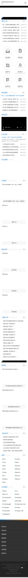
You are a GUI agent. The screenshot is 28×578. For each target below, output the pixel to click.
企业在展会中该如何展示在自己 (11, 448)
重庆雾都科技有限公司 (14, 406)
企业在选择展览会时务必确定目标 (12, 445)
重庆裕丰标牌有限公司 (9, 332)
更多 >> (25, 21)
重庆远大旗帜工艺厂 (8, 343)
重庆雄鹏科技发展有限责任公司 (14, 427)
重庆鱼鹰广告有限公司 (9, 334)
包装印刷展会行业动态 (8, 155)
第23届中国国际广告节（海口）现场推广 (14, 201)
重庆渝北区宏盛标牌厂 (9, 337)
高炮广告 (14, 222)
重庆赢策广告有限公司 (9, 351)
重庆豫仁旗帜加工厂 (8, 329)
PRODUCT (8, 73)
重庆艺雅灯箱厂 (7, 354)
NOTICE (20, 58)
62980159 (19, 564)
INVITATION (7, 58)
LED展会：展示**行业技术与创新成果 (11, 137)
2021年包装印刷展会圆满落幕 (10, 152)
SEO (16, 571)
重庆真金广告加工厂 (8, 326)
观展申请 (20, 86)
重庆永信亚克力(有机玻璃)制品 (11, 345)
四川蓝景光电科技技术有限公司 (14, 386)
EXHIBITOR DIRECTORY (20, 73)
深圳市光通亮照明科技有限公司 (11, 33)
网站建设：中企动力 (10, 573)
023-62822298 (6, 564)
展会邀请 (7, 57)
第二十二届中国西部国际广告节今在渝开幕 (12, 95)
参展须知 (20, 57)
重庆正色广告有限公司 (9, 323)
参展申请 (7, 86)
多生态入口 (18, 573)
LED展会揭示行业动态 (8, 144)
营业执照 (12, 571)
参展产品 (7, 71)
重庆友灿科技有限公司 (9, 340)
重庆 (15, 573)
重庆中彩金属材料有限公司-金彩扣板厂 (13, 321)
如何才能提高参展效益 (9, 442)
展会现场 (14, 270)
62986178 (15, 564)
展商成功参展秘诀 (8, 439)
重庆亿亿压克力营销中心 (9, 356)
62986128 (11, 564)
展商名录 (20, 71)
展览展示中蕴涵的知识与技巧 (11, 437)
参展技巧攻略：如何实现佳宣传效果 (12, 450)
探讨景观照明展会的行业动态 (10, 149)
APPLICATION (8, 87)
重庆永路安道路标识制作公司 (11, 348)
